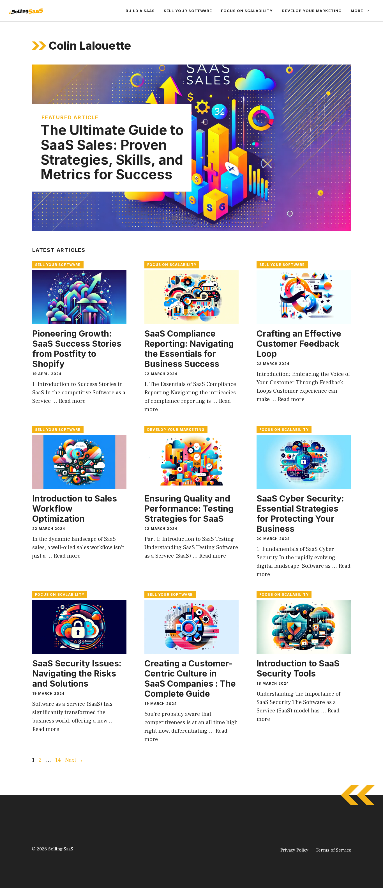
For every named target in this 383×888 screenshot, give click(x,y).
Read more (72, 401)
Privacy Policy (294, 850)
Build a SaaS (140, 10)
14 (58, 760)
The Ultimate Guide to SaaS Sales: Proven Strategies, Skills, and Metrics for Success (112, 152)
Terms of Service (333, 850)
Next (74, 760)
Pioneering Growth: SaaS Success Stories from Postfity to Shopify (76, 348)
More (357, 10)
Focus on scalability (247, 10)
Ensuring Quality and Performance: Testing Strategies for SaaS (189, 508)
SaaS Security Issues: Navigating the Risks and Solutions (76, 673)
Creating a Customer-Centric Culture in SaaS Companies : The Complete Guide (190, 678)
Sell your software (188, 10)
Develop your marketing (312, 10)
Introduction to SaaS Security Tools (298, 668)
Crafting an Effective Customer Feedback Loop (299, 343)
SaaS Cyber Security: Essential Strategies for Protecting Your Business (300, 513)
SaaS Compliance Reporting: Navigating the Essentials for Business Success (189, 348)
